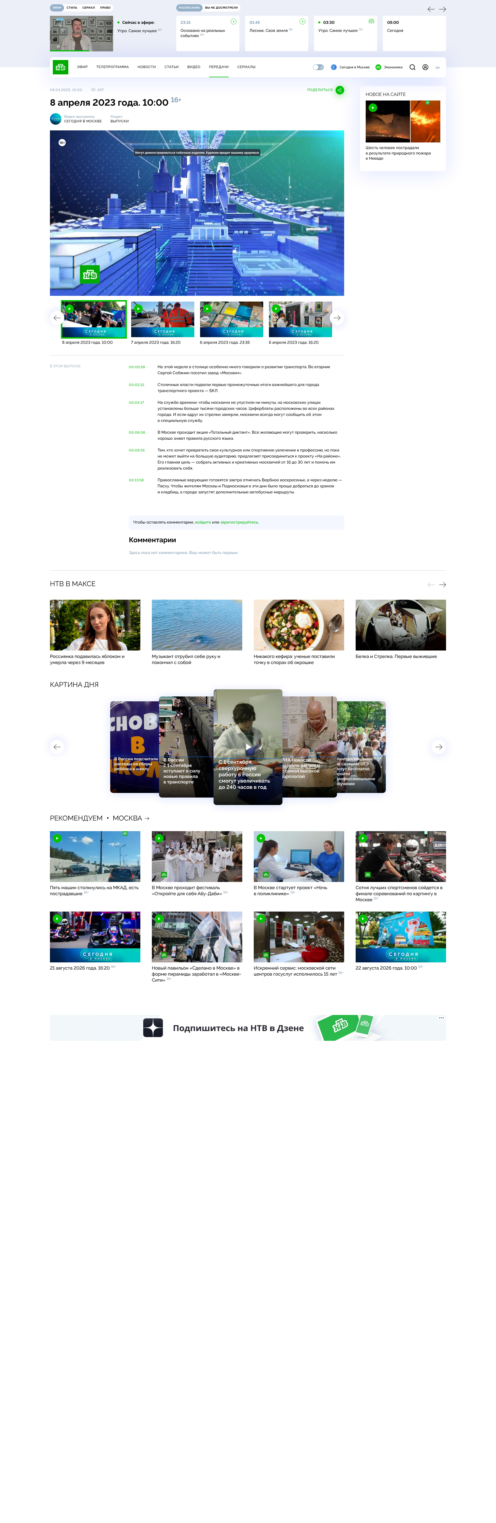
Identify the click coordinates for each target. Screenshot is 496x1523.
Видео (193, 67)
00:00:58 (137, 367)
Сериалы (246, 67)
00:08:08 (137, 433)
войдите (203, 522)
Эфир (82, 67)
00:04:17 (136, 403)
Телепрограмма (112, 67)
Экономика (393, 67)
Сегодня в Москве (355, 67)
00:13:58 (136, 480)
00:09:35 (137, 450)
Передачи (219, 67)
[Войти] (425, 67)
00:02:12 (136, 385)
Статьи (171, 67)
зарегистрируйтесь (239, 522)
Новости (146, 67)
